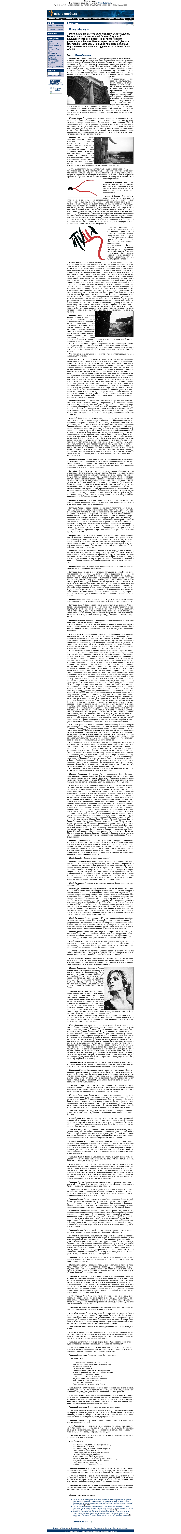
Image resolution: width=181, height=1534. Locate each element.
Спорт (51, 65)
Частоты (107, 1528)
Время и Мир (54, 49)
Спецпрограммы (55, 67)
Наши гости (53, 43)
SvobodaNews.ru (104, 3)
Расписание (98, 1528)
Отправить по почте (81, 1522)
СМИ (50, 51)
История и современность (55, 54)
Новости (56, 1528)
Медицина (53, 59)
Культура (52, 57)
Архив (89, 1528)
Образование (54, 61)
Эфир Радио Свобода (55, 26)
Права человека (55, 45)
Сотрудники (117, 1528)
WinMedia (60, 29)
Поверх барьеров (79, 29)
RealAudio (52, 29)
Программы (74, 1528)
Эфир (83, 1528)
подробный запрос (55, 76)
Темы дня (52, 41)
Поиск (125, 1528)
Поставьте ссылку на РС (56, 84)
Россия (51, 47)
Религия (52, 63)
